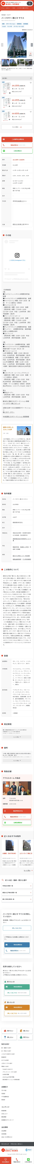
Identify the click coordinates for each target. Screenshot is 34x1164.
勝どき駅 (22, 224)
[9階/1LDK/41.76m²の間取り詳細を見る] (17, 88)
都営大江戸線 (16, 224)
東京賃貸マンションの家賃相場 (11, 1079)
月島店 (3, 1093)
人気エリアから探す (6, 1063)
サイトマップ (5, 1144)
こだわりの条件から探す (8, 1054)
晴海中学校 (16, 547)
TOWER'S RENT (7, 1069)
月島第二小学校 (24, 547)
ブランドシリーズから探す (10, 1072)
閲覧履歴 (3, 1117)
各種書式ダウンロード (7, 1120)
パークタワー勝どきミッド (11, 403)
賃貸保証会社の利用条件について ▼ (22, 540)
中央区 (13, 8)
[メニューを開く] (30, 3)
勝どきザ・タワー (9, 412)
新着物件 (3, 1057)
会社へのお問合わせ (6, 1137)
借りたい (8, 8)
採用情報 (3, 1134)
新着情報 (3, 1110)
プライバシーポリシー (17, 1144)
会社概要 (3, 1131)
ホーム (2, 8)
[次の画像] (32, 45)
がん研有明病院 (26, 559)
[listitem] (5, 62)
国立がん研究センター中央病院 (21, 556)
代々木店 (3, 1090)
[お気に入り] (31, 83)
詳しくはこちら (17, 928)
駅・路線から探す (6, 1048)
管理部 (3, 1100)
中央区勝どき (20, 201)
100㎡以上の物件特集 (8, 1077)
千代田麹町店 (5, 1096)
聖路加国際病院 (17, 559)
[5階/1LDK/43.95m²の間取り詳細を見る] (17, 102)
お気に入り (4, 1114)
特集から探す (5, 1066)
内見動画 (25, 24)
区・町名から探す (6, 1051)
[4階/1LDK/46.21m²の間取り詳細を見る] (17, 116)
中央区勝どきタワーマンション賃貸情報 (16, 416)
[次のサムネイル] (33, 62)
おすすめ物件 (5, 1060)
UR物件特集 (6, 1074)
